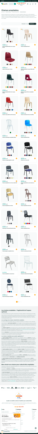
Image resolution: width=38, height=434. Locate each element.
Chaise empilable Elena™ (25, 46)
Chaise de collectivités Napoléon (27, 273)
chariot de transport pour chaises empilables (28, 329)
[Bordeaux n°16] (31, 64)
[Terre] (9, 178)
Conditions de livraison (5, 412)
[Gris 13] (28, 155)
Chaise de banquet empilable (7, 296)
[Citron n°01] (24, 64)
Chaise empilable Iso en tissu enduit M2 (9, 182)
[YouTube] (36, 428)
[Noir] (7, 178)
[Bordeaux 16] (25, 155)
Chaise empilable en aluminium (8, 273)
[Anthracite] (7, 109)
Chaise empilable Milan (25, 137)
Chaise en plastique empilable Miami (9, 137)
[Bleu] (12, 109)
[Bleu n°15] (31, 132)
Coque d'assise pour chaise (7, 69)
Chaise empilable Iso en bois (7, 205)
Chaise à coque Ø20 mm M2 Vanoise (9, 114)
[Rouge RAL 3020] (9, 155)
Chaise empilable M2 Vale (25, 296)
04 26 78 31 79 (21, 3)
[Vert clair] (12, 178)
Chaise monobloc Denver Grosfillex (27, 114)
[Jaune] (24, 223)
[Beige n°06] (29, 132)
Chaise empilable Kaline (25, 228)
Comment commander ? (5, 411)
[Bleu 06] (26, 155)
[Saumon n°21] (27, 64)
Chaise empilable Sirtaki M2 (26, 205)
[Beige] (9, 41)
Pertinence (32, 23)
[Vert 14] (31, 155)
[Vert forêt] (31, 109)
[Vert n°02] (26, 64)
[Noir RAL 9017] (8, 155)
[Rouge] (27, 223)
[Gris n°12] (28, 132)
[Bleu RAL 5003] (11, 155)
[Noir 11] (29, 155)
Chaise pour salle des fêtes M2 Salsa (9, 228)
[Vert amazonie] (10, 132)
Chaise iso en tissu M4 (25, 160)
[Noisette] (10, 178)
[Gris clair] (12, 41)
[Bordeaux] (10, 41)
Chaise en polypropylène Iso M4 (8, 160)
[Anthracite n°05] (29, 64)
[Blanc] (9, 132)
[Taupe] (27, 200)
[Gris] (9, 246)
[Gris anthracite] (7, 41)
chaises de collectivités (11, 380)
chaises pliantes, (13, 381)
